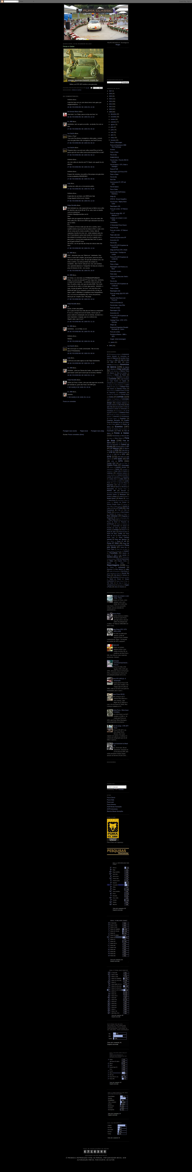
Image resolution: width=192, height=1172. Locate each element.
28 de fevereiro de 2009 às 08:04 (81, 353)
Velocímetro (120, 585)
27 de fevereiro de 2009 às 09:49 (81, 189)
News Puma (112, 500)
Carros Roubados (119, 384)
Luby (69, 183)
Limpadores (125, 477)
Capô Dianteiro (124, 378)
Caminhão (112, 379)
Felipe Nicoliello (72, 205)
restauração (121, 567)
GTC (123, 454)
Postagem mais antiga (97, 431)
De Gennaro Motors (73, 111)
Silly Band (117, 575)
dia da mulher (119, 406)
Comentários (114, 222)
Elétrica (116, 412)
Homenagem (125, 465)
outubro (113, 119)
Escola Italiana (113, 418)
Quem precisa (111, 559)
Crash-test (116, 399)
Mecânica (124, 486)
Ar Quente (112, 369)
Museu (121, 498)
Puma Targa (110, 549)
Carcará (109, 382)
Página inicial (84, 431)
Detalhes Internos (112, 404)
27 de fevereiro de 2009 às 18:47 (81, 270)
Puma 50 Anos (123, 531)
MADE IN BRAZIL (122, 484)
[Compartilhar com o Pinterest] (102, 88)
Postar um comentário (69, 401)
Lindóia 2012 (113, 479)
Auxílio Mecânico (114, 371)
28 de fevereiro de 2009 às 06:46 (81, 341)
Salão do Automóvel (114, 571)
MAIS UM (110, 486)
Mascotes (113, 261)
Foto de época (114, 186)
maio (112, 132)
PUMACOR (115, 645)
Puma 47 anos (111, 531)
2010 (110, 109)
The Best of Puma (121, 583)
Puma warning (110, 551)
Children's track (120, 390)
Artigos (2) (113, 324)
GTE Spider (118, 459)
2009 (110, 112)
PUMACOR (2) (114, 157)
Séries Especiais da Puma (113, 573)
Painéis (109, 512)
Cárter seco (115, 386)
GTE (109, 456)
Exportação (110, 430)
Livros (120, 481)
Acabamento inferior (115, 354)
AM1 (116, 360)
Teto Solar (110, 583)
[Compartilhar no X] (98, 88)
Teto (126, 581)
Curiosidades (125, 399)
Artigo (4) (113, 196)
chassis (112, 388)
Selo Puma (124, 571)
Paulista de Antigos (122, 514)
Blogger (118, 44)
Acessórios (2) (114, 240)
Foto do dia (113, 155)
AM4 (111, 362)
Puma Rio (124, 547)
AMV (119, 362)
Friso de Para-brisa (112, 444)
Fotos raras (113, 274)
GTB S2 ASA (123, 452)
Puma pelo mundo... (116, 271)
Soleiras (124, 575)
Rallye (111, 561)
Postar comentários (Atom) (76, 434)
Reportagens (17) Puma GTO (118, 171)
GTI (127, 459)
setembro (113, 122)
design (109, 403)
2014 (110, 99)
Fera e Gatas (114, 189)
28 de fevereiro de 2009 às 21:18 (81, 375)
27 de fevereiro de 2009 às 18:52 (81, 299)
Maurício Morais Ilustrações (115, 811)
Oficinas (125, 504)
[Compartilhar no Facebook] (100, 88)
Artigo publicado (123, 369)
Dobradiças (110, 410)
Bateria (112, 373)
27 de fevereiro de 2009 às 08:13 (81, 155)
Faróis (119, 430)
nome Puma (120, 500)
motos (121, 496)
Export (125, 428)
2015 (110, 96)
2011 (110, 106)
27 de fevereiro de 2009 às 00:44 (81, 129)
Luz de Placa (123, 482)
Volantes (122, 587)
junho (112, 130)
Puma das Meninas (121, 539)
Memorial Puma (122, 488)
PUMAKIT (126, 551)
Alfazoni (111, 360)
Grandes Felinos (120, 446)
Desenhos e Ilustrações (122, 401)
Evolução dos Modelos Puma (114, 428)
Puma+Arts (118, 551)
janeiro (113, 342)
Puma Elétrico (110, 541)
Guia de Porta (123, 463)
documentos (119, 410)
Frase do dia (119, 442)
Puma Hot (126, 543)
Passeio (111, 514)
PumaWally (114, 553)
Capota (124, 381)
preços (125, 525)
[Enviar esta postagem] (91, 87)
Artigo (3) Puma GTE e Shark (118, 250)
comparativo (122, 392)
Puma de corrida (115, 308)
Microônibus (109, 492)
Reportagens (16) (115, 206)
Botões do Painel (120, 375)
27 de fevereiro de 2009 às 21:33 (81, 321)
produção (123, 527)
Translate (121, 789)
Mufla (126, 496)
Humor (111, 467)
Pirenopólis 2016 (125, 518)
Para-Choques (125, 512)
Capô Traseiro (114, 380)
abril (112, 135)
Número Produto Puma (113, 504)
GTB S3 (109, 454)
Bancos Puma (125, 371)
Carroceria (121, 382)
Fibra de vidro (125, 435)
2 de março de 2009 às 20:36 (79, 387)
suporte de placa (125, 577)
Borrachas (109, 375)
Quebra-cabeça (112, 557)
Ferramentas (115, 435)
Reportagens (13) (115, 310)
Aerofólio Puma (124, 358)
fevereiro (113, 140)
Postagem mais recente (70, 431)
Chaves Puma (110, 390)
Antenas (116, 364)
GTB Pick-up (125, 450)
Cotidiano (109, 399)
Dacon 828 (112, 401)
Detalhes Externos (121, 403)
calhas (127, 377)
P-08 (119, 510)
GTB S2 (112, 452)
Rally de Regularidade (123, 559)
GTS (120, 461)
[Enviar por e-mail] (94, 88)
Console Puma (125, 394)
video (116, 587)
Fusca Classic (111, 797)
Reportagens (113, 565)
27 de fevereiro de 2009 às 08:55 (81, 167)
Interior (117, 469)
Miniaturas (123, 494)
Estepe (127, 422)
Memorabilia (110, 488)
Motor (114, 496)
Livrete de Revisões (111, 481)
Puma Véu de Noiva (122, 549)
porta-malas (116, 525)
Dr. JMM (70, 121)
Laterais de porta (122, 475)
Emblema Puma (124, 412)
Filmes (110, 438)
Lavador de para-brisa (113, 477)
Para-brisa (116, 512)
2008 (110, 345)
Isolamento (109, 471)
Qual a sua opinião (120, 555)
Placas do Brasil (112, 522)
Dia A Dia (113, 179)
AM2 (122, 360)
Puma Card (110, 537)
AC (108, 354)
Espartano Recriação (113, 420)
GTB (116, 450)
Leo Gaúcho (71, 133)
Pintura (117, 518)
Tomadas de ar (111, 585)
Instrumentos (110, 469)
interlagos (125, 469)
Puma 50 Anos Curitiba (114, 533)
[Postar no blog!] (96, 88)
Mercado (123, 490)
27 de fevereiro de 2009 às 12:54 (81, 201)
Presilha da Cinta (112, 527)
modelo (109, 496)
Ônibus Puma (117, 506)
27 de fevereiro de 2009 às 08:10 (81, 143)
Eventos (112, 149)
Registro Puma (122, 561)
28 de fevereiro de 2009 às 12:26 (81, 363)
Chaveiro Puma (121, 388)
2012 (110, 104)
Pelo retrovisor (112, 516)
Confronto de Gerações (112, 394)
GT (128, 446)
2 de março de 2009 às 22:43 (79, 397)
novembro (114, 116)
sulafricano (116, 577)
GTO (112, 461)
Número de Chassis (120, 502)
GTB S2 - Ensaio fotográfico (118, 199)
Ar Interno (126, 367)
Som (108, 577)
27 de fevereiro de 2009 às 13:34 (81, 248)
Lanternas (110, 473)
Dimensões (124, 408)
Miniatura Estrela (112, 494)
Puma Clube (110, 800)
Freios (125, 442)
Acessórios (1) (114, 313)
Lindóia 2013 (123, 479)
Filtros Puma (118, 438)
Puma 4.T (124, 529)
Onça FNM (109, 506)
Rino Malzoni (119, 569)
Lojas (114, 482)
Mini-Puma (124, 492)
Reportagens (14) (115, 291)
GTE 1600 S (121, 457)
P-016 (114, 508)
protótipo (116, 529)
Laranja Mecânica (111, 475)
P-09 (125, 510)
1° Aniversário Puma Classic (118, 225)
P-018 (120, 508)
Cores (111, 397)
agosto (113, 124)
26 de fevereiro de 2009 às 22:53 (81, 117)
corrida (120, 397)
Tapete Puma (119, 581)
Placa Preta (112, 520)
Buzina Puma (110, 377)
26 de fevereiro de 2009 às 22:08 (81, 107)
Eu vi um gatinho (114, 424)
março (113, 137)
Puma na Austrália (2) (116, 302)
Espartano (123, 418)
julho (112, 127)
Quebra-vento (126, 557)
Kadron (125, 471)
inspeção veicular (121, 467)
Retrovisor (110, 569)
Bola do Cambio (122, 373)
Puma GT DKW (113, 543)
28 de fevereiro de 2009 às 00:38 (81, 331)
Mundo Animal (111, 498)
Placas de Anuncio (123, 520)
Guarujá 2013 (111, 463)
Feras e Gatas (76, 90)
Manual (117, 486)
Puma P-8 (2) (114, 227)
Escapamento (125, 416)
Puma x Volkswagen (116, 142)
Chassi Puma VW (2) (118, 694)
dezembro (114, 114)
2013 (110, 101)
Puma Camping (122, 535)
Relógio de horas (115, 563)
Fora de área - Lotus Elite (117, 305)
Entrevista (116, 416)
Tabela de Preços (115, 579)
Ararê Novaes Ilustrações (114, 806)
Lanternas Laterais (121, 473)
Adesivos (115, 358)
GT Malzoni (114, 448)
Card (115, 382)
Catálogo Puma (124, 386)
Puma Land (110, 802)
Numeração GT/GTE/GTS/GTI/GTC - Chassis (120, 663)
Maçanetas (110, 485)
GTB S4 (116, 454)
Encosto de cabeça (114, 414)
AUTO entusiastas (112, 809)
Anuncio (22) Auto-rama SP (118, 237)
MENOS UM (111, 490)
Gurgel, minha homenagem (118, 339)
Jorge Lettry (117, 471)
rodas (127, 569)
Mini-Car (116, 492)
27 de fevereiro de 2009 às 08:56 (81, 179)
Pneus (118, 524)
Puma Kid (112, 545)
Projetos (109, 529)
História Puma (112, 465)
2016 (110, 93)
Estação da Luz (118, 422)
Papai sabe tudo (115, 235)
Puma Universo (111, 804)
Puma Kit (120, 545)
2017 (110, 91)
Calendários (119, 377)
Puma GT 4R (114, 169)
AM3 (127, 360)
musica (127, 498)
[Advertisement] (78, 416)
